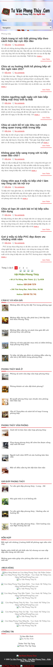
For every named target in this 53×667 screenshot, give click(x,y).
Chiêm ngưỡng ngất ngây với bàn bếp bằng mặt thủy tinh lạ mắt (24, 98)
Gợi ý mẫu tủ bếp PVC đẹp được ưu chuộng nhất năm (23, 238)
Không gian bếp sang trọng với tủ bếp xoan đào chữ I (24, 154)
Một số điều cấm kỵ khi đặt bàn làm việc (27, 468)
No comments (19, 45)
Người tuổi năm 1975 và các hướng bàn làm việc (29, 456)
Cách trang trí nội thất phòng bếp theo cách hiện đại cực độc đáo (24, 39)
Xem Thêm (46, 59)
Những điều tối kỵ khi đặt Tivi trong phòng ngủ (31, 305)
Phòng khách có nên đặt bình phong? (27, 386)
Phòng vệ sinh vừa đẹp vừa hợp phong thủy (29, 374)
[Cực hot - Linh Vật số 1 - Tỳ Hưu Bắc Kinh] (26, 639)
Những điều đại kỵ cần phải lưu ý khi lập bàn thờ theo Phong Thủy (30, 318)
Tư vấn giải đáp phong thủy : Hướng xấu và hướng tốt (29, 512)
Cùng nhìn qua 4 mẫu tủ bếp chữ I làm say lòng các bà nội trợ (24, 182)
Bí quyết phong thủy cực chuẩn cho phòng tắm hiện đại (29, 400)
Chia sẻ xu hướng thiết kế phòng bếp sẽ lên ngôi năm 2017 (25, 67)
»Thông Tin (7, 632)
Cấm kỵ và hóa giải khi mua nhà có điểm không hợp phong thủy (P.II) (31, 343)
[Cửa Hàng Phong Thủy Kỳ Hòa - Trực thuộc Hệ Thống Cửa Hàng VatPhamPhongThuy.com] (26, 605)
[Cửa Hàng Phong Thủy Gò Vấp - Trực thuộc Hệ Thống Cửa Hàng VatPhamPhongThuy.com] (26, 614)
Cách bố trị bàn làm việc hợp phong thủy (28, 430)
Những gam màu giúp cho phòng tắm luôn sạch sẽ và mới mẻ (25, 559)
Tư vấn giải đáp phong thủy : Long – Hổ (27, 486)
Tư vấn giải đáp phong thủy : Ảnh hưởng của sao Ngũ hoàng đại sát (30, 525)
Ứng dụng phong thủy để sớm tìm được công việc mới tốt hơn (30, 443)
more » (39, 56)
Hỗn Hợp (8, 45)
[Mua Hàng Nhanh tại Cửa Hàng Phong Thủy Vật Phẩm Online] (26, 573)
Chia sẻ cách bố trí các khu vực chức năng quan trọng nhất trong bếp (24, 126)
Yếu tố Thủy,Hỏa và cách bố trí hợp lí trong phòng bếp (29, 412)
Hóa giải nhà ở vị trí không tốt (23, 499)
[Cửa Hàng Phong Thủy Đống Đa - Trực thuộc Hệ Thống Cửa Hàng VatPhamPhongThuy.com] (26, 623)
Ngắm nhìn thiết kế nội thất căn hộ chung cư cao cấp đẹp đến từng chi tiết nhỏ (24, 551)
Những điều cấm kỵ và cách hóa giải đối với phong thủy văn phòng (29, 331)
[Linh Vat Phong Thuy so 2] (26, 646)
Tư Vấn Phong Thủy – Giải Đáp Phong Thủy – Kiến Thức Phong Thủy (30, 660)
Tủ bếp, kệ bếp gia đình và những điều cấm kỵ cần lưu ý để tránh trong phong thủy (30, 356)
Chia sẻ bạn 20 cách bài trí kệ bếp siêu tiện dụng (25, 210)
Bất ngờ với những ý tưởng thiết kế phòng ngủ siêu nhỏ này (26, 543)
